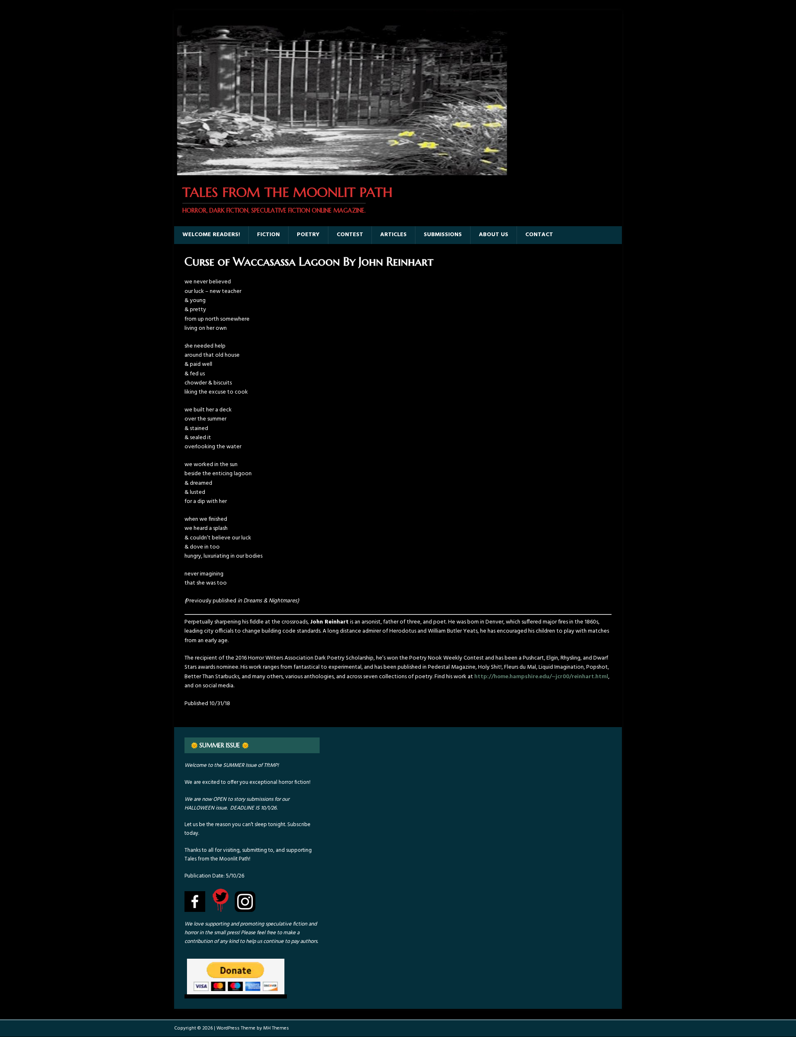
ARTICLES (393, 234)
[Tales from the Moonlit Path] (341, 170)
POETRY (308, 234)
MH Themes (276, 1028)
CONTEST (350, 234)
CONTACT (539, 234)
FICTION (268, 234)
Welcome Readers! (211, 234)
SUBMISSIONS (443, 234)
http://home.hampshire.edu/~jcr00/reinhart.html (541, 677)
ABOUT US (493, 234)
